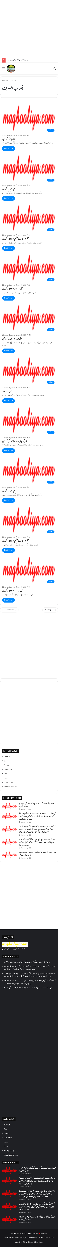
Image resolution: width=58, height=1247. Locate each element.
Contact (7, 765)
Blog (5, 761)
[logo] (15, 946)
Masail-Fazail (14, 1237)
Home (6, 80)
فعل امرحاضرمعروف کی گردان (12, 289)
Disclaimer (8, 769)
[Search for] (54, 70)
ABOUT (7, 756)
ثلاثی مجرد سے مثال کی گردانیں (12, 339)
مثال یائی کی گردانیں (9, 139)
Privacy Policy (9, 782)
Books (51, 1237)
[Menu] (3, 70)
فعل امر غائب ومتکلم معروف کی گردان (15, 239)
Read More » (8, 148)
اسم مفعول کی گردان (9, 189)
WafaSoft (43, 1233)
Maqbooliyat (32, 1237)
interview (18, 1242)
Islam (6, 1237)
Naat (46, 1237)
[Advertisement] (29, 29)
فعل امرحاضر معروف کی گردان (12, 591)
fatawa (41, 1237)
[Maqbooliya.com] (11, 69)
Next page (48, 609)
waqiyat (23, 1237)
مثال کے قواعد (7, 391)
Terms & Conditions (11, 786)
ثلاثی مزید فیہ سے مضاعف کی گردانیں (14, 441)
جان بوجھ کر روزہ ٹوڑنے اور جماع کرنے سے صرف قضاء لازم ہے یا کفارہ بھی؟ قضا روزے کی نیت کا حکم (37, 854)
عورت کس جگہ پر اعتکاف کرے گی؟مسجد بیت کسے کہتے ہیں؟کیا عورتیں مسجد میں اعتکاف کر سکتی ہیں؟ (36, 805)
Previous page (11, 609)
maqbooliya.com (9, 135)
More (25, 1242)
